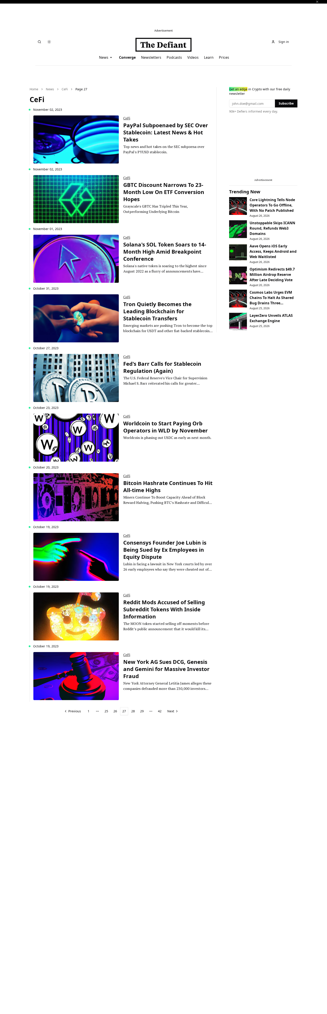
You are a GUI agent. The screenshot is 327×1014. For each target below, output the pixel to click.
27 (124, 711)
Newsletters (151, 57)
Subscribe (286, 103)
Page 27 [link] (81, 89)
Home (34, 89)
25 (106, 711)
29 (142, 711)
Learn (209, 57)
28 (133, 711)
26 (115, 711)
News (103, 57)
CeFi (65, 89)
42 (159, 711)
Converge (127, 57)
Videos (193, 57)
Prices (224, 57)
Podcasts (174, 57)
